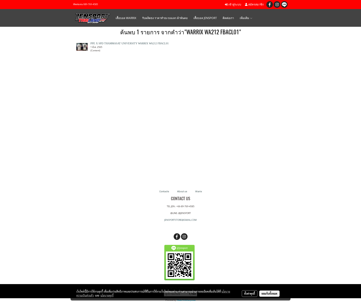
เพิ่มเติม (245, 18)
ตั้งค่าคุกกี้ (249, 293)
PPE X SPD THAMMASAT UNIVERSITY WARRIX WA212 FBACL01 (129, 43)
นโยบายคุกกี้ (107, 295)
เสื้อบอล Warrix (126, 18)
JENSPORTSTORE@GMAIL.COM (180, 220)
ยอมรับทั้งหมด (269, 293)
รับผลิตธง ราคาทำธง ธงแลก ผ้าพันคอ (165, 18)
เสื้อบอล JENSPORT (205, 18)
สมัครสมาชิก (255, 4)
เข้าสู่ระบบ (234, 4)
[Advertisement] (180, 123)
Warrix (198, 191)
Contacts (164, 191)
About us (182, 191)
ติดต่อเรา (228, 18)
